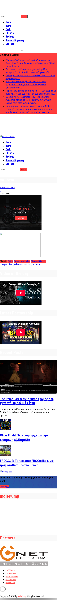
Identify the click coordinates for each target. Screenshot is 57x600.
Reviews (10, 36)
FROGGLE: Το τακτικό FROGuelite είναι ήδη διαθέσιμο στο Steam (27, 462)
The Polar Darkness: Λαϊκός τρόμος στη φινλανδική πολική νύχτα (27, 401)
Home (8, 22)
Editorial (10, 33)
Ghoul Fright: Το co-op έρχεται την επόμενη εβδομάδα (24, 437)
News (8, 25)
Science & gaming (15, 40)
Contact (10, 43)
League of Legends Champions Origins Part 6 (20, 264)
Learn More (4, 486)
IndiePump (22, 596)
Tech (8, 29)
